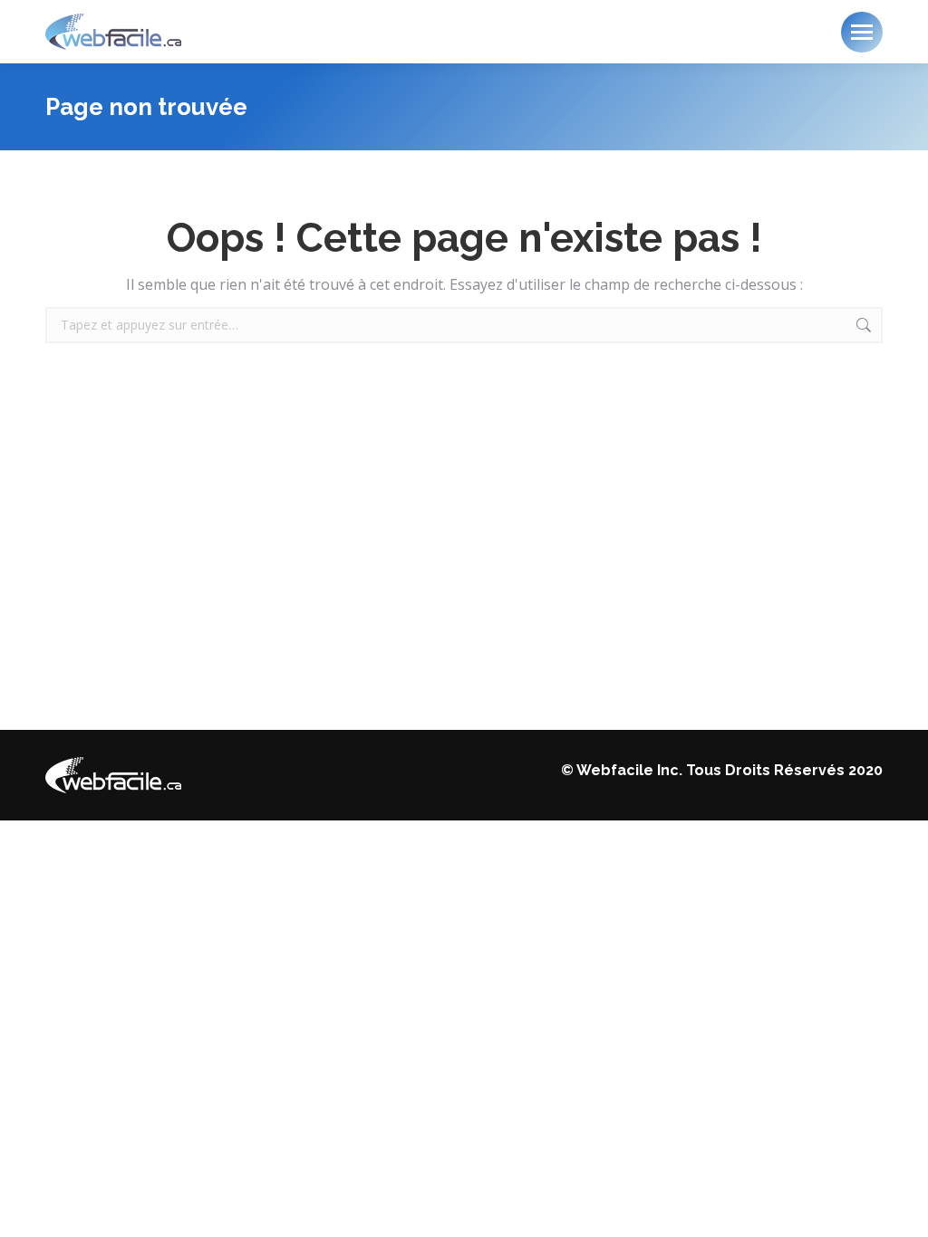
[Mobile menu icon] (862, 32)
